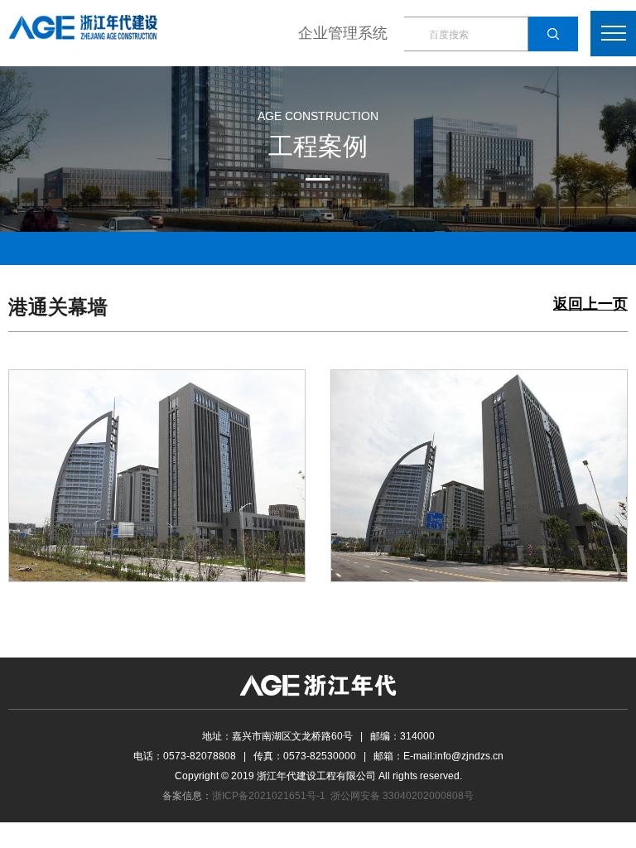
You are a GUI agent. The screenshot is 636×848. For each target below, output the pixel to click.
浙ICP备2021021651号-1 (268, 796)
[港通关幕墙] (157, 474)
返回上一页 (590, 304)
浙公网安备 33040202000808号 (402, 796)
